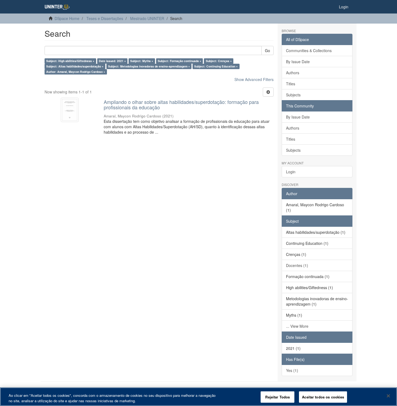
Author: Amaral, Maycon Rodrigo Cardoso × (75, 72)
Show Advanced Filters (254, 79)
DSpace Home (67, 18)
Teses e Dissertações (104, 18)
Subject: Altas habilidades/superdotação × (74, 66)
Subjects (293, 94)
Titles (290, 83)
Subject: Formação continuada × (179, 61)
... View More (297, 326)
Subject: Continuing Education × (216, 66)
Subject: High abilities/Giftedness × (70, 61)
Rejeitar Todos (277, 397)
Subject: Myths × (141, 61)
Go (267, 50)
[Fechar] (388, 396)
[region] (198, 396)
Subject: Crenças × (219, 61)
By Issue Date (298, 61)
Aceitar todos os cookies (323, 397)
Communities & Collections (309, 50)
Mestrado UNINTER (147, 18)
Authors (292, 72)
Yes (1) (292, 370)
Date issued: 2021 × (112, 61)
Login (290, 171)
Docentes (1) (297, 265)
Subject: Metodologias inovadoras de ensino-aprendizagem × (149, 66)
